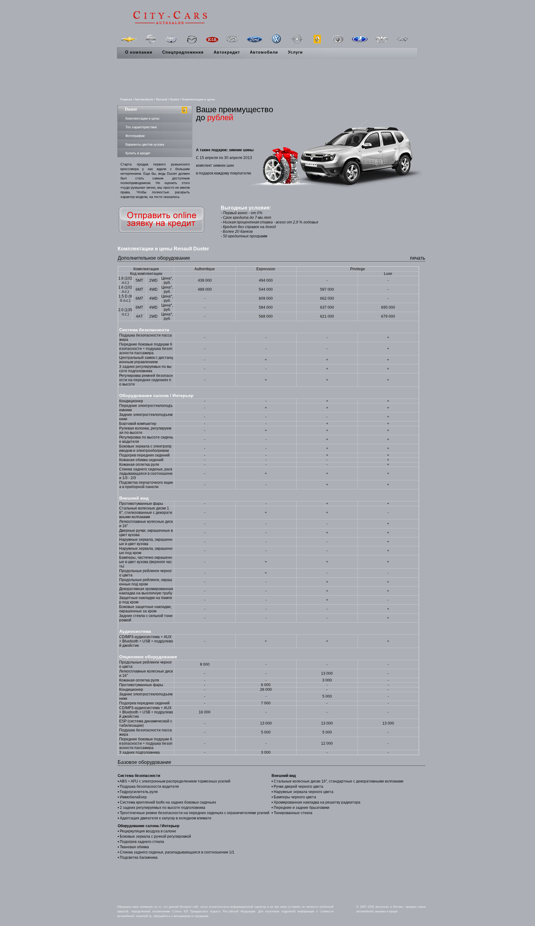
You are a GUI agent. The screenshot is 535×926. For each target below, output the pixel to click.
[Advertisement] (267, 78)
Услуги (295, 52)
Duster (174, 99)
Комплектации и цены (142, 118)
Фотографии (135, 136)
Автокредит (227, 52)
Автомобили (264, 52)
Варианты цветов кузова (144, 144)
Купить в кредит (137, 153)
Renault (161, 99)
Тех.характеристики (141, 127)
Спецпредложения (183, 52)
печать (417, 258)
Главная (126, 99)
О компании (138, 52)
